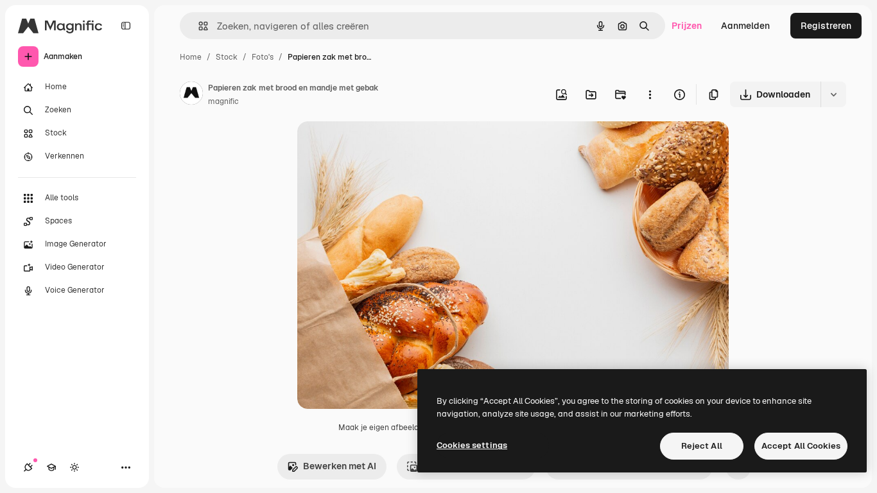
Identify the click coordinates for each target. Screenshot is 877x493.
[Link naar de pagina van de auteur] (191, 95)
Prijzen (687, 25)
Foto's (263, 57)
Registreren (826, 25)
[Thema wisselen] (74, 467)
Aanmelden (745, 25)
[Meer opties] (650, 94)
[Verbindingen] (28, 467)
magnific (223, 101)
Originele (381, 146)
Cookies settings (472, 445)
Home (191, 57)
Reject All (701, 445)
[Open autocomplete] (198, 26)
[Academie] (51, 467)
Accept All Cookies (800, 445)
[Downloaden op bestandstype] (833, 94)
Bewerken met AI (339, 466)
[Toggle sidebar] (126, 25)
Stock (227, 57)
